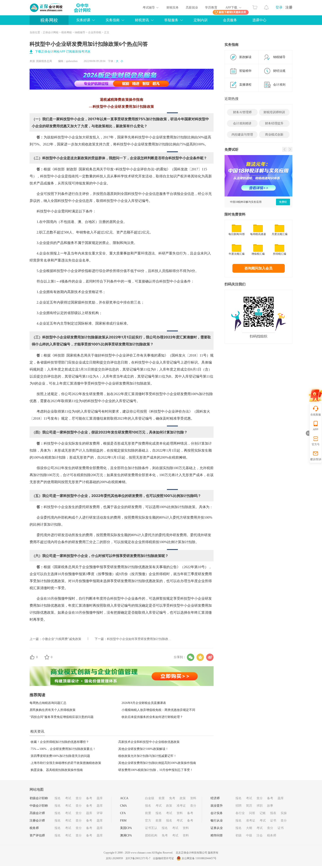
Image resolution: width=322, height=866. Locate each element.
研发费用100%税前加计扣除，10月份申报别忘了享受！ (155, 770)
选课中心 (259, 20)
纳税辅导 (80, 32)
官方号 (316, 444)
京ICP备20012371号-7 (138, 858)
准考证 (181, 805)
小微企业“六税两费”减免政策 (61, 639)
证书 (273, 820)
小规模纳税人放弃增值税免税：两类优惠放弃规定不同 (158, 710)
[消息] (266, 6)
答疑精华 (245, 70)
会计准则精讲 (242, 123)
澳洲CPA (126, 835)
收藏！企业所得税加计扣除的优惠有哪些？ (60, 742)
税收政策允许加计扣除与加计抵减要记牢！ (147, 756)
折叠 (307, 433)
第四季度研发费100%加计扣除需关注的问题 (60, 756)
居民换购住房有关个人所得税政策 (53, 710)
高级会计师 (37, 813)
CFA (123, 813)
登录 (279, 7)
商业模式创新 (274, 134)
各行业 (240, 813)
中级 (249, 835)
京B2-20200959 (114, 858)
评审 (100, 813)
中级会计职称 (39, 805)
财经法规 (279, 70)
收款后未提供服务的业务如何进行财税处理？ (152, 717)
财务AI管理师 (242, 112)
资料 (193, 798)
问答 (252, 813)
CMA (123, 805)
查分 (79, 798)
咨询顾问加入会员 (258, 268)
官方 (148, 820)
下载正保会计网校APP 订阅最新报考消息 (62, 51)
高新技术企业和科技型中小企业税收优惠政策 (149, 742)
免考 (172, 798)
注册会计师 (37, 820)
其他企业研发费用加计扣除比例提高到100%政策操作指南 (157, 763)
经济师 (215, 798)
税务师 (34, 828)
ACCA (124, 798)
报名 (58, 798)
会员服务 (230, 20)
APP (315, 429)
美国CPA (126, 828)
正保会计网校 (50, 32)
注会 (260, 835)
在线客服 (315, 414)
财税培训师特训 (274, 112)
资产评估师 (37, 835)
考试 (68, 798)
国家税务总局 (44, 61)
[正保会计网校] (46, 7)
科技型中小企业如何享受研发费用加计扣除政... (139, 639)
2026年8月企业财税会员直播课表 (144, 703)
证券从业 (217, 828)
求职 (260, 805)
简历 (249, 805)
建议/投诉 (315, 459)
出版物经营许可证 (163, 858)
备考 (89, 798)
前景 (162, 798)
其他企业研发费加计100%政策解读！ (143, 749)
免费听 (283, 201)
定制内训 (201, 20)
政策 (183, 798)
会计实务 (217, 813)
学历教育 (211, 7)
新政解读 (245, 57)
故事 (270, 805)
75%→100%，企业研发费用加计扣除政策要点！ (63, 749)
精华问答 (217, 835)
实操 (284, 813)
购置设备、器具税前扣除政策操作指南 (57, 770)
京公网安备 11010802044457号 (199, 858)
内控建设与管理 (242, 134)
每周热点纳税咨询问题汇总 (48, 703)
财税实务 (172, 7)
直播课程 (245, 84)
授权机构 (151, 835)
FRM (123, 820)
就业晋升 (217, 805)
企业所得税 (94, 32)
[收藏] (47, 657)
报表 (273, 813)
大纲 (249, 828)
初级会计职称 (39, 798)
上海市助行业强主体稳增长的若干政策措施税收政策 (66, 763)
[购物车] (254, 6)
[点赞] (32, 657)
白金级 (149, 798)
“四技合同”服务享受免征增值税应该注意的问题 (62, 717)
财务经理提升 (274, 123)
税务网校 (49, 20)
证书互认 (151, 828)
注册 (288, 7)
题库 (100, 798)
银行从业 (217, 820)
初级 (238, 835)
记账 (263, 813)
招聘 (238, 805)
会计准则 (279, 84)
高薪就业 (192, 7)
